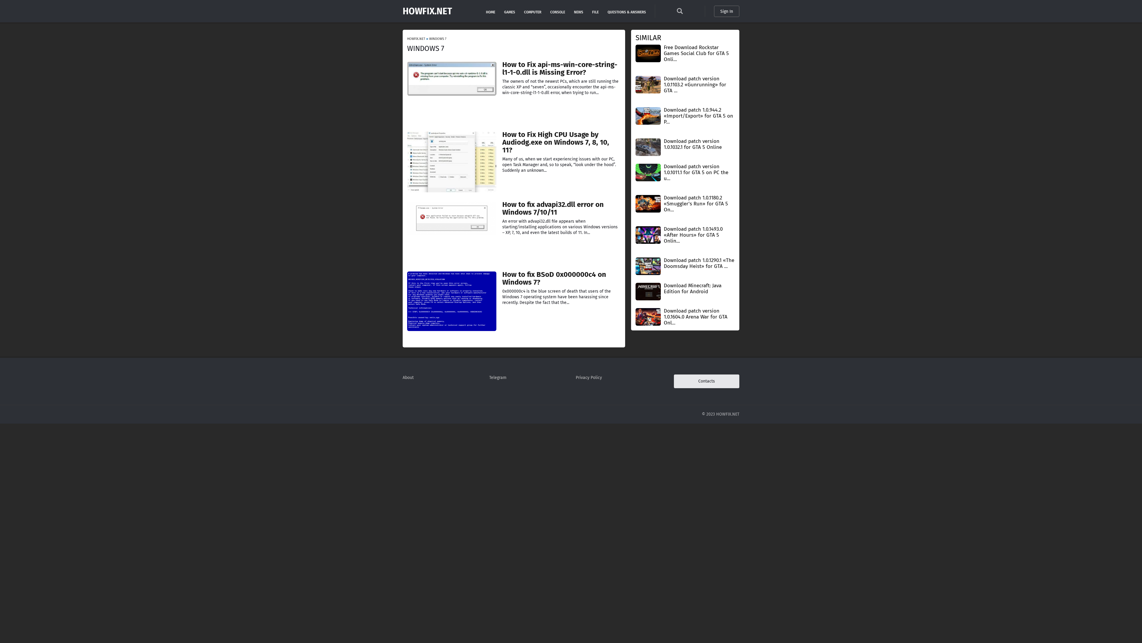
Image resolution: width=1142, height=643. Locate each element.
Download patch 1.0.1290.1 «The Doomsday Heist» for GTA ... (699, 263)
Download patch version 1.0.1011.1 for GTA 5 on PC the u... (696, 172)
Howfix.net (427, 11)
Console (557, 11)
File (595, 11)
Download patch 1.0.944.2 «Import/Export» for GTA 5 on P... (698, 116)
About (408, 377)
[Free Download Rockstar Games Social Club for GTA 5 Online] (648, 53)
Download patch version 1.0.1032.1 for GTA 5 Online (693, 144)
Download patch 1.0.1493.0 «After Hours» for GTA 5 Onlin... (693, 235)
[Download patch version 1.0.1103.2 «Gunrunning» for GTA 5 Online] (648, 84)
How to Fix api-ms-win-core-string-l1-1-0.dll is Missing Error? (559, 68)
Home (490, 11)
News (578, 11)
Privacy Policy (589, 377)
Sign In (726, 11)
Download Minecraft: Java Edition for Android (692, 289)
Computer (532, 11)
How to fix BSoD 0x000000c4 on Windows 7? (554, 278)
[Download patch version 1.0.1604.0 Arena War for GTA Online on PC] (648, 316)
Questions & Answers (627, 11)
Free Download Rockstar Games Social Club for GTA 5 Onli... (696, 53)
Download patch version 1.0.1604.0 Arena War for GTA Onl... (695, 317)
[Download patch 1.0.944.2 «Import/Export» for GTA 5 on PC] (648, 115)
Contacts (706, 381)
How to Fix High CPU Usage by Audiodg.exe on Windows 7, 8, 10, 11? (555, 142)
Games (509, 11)
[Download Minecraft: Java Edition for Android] (648, 291)
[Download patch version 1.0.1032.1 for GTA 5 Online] (648, 146)
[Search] (679, 12)
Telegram (497, 377)
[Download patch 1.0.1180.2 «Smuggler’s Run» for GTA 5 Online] (648, 203)
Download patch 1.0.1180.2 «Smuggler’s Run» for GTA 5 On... (696, 204)
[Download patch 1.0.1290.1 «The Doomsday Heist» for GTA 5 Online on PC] (648, 266)
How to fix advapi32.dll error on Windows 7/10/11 (553, 208)
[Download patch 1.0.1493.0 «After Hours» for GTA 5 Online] (648, 234)
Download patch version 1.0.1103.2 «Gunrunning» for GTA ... (695, 85)
